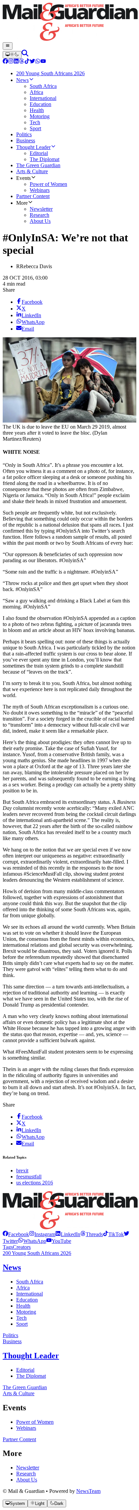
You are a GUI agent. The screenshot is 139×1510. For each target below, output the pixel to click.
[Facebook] (5, 62)
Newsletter (27, 1467)
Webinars (26, 1428)
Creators (22, 1247)
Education (27, 1300)
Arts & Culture (18, 1393)
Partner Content (19, 1439)
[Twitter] (32, 62)
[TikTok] (27, 62)
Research (26, 1473)
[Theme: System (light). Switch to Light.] (12, 54)
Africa (23, 1287)
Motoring (26, 1312)
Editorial (25, 1370)
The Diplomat (31, 1376)
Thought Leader (31, 1355)
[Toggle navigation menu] (7, 46)
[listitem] (16, 1234)
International (29, 1294)
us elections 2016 (34, 1182)
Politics (10, 1335)
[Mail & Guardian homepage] (69, 22)
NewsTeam (88, 1491)
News (12, 1267)
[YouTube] (43, 62)
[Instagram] (10, 62)
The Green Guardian (25, 1387)
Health (23, 1306)
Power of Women (35, 1422)
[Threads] (21, 62)
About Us (26, 1479)
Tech (21, 1318)
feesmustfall (28, 1176)
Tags (8, 1247)
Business (12, 1341)
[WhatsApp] (37, 62)
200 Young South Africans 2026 (37, 1253)
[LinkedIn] (16, 62)
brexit (22, 1170)
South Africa (29, 1281)
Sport (22, 1324)
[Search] (25, 54)
